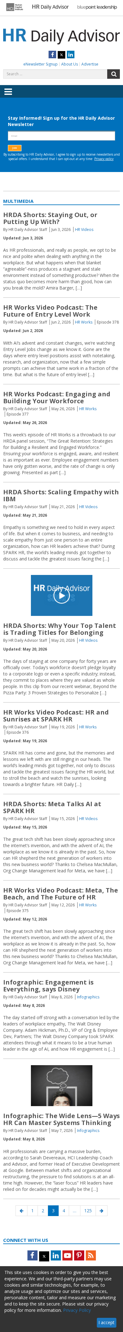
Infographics (88, 997)
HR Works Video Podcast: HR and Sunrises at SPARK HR (56, 715)
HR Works (83, 322)
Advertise (89, 64)
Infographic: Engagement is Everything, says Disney (48, 985)
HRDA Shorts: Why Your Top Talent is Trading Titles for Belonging (59, 629)
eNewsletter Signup (40, 64)
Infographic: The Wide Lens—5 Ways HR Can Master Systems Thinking (61, 1119)
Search (113, 74)
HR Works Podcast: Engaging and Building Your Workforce (56, 397)
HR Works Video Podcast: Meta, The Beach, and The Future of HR (60, 893)
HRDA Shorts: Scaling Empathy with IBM (61, 495)
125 (89, 1210)
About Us (69, 64)
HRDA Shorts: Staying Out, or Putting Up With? (50, 218)
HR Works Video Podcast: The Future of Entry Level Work (50, 311)
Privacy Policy (77, 1310)
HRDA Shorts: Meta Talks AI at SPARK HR (52, 807)
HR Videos (84, 229)
